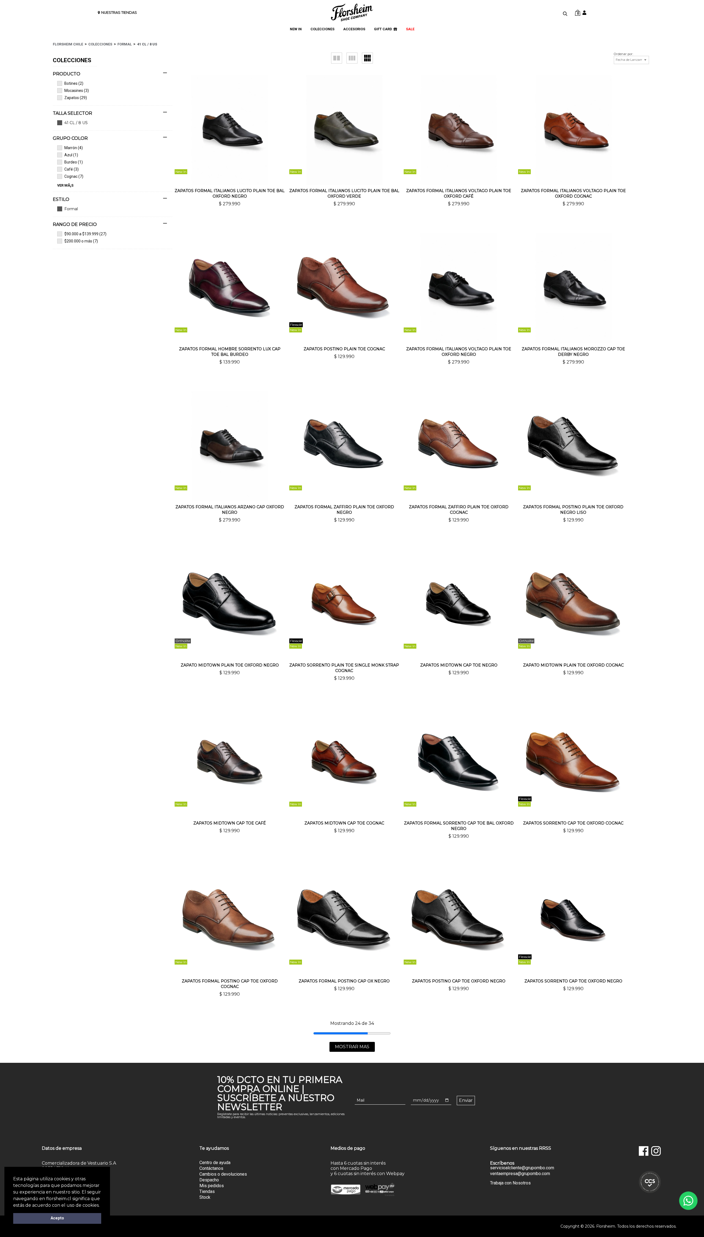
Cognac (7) (73, 176)
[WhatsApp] (688, 1200)
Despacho (209, 1180)
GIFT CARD (383, 29)
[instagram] (656, 1151)
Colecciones (100, 44)
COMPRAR (230, 213)
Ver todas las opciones (110, 209)
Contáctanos (211, 1168)
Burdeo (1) (73, 162)
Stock (204, 1197)
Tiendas (207, 1191)
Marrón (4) (73, 148)
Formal (124, 44)
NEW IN (296, 29)
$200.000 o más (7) (81, 241)
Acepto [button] (57, 1218)
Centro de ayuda (214, 1162)
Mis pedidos (211, 1185)
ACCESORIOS (354, 29)
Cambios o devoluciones (223, 1174)
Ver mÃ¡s (65, 185)
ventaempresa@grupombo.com (520, 1174)
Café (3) (71, 169)
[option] (208, 180)
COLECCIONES (322, 29)
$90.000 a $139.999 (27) (85, 234)
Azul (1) (71, 155)
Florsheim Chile (68, 44)
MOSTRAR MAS (352, 1046)
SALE (410, 29)
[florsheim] (352, 12)
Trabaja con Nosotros (510, 1183)
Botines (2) (73, 83)
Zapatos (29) (75, 97)
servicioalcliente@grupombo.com (522, 1168)
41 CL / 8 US (147, 44)
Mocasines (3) (76, 90)
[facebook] (643, 1151)
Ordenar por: (623, 54)
